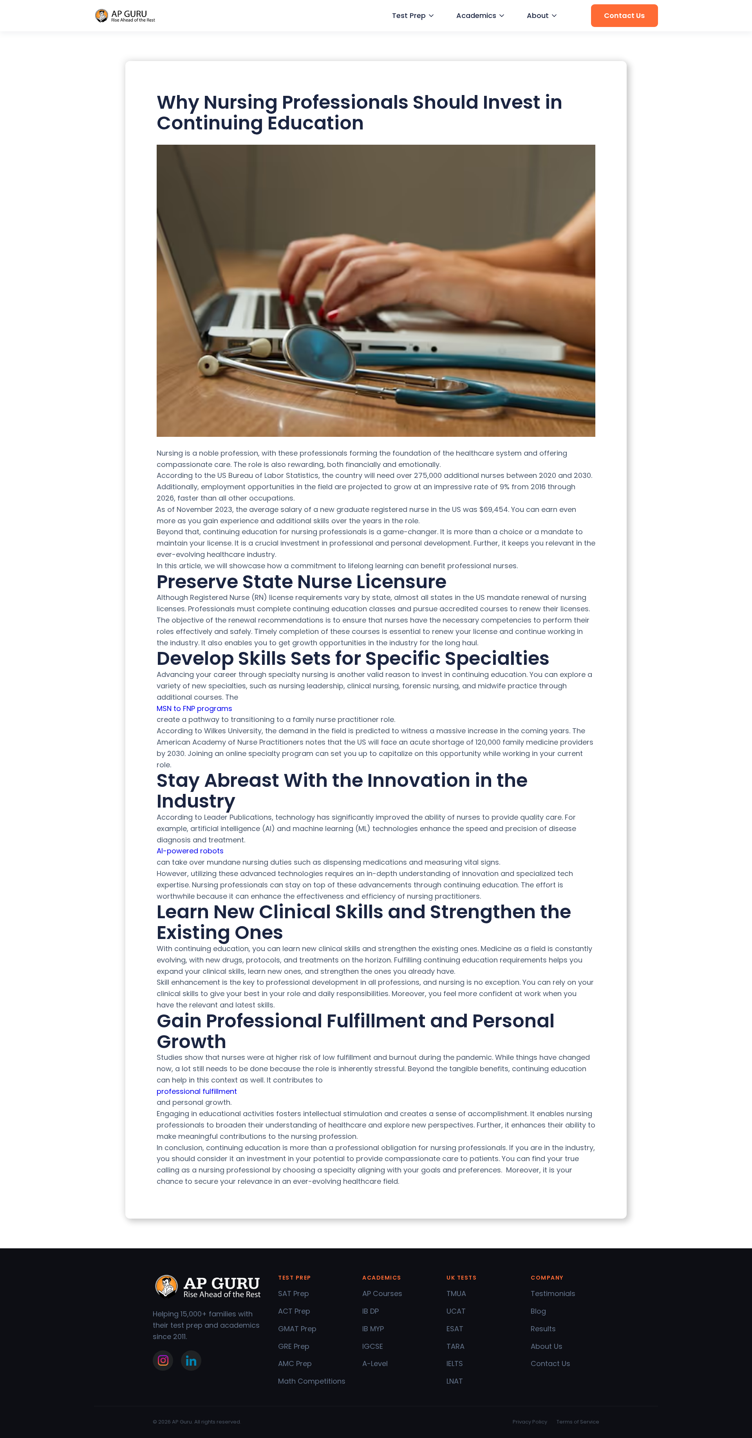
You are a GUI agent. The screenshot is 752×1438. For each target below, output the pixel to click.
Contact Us (550, 1363)
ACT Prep (294, 1311)
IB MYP (373, 1329)
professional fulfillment (197, 1091)
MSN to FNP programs (194, 708)
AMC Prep (295, 1363)
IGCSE (372, 1346)
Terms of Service (578, 1421)
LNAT (454, 1381)
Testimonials (553, 1293)
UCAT (456, 1311)
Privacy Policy (530, 1421)
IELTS (454, 1363)
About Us (546, 1346)
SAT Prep (293, 1293)
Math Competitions (311, 1381)
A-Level (375, 1363)
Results (543, 1329)
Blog (538, 1311)
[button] (412, 15)
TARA (455, 1346)
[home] (125, 15)
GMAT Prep (297, 1329)
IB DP (370, 1311)
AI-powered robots (190, 851)
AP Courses (382, 1293)
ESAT (454, 1329)
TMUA (456, 1293)
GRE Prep (293, 1346)
